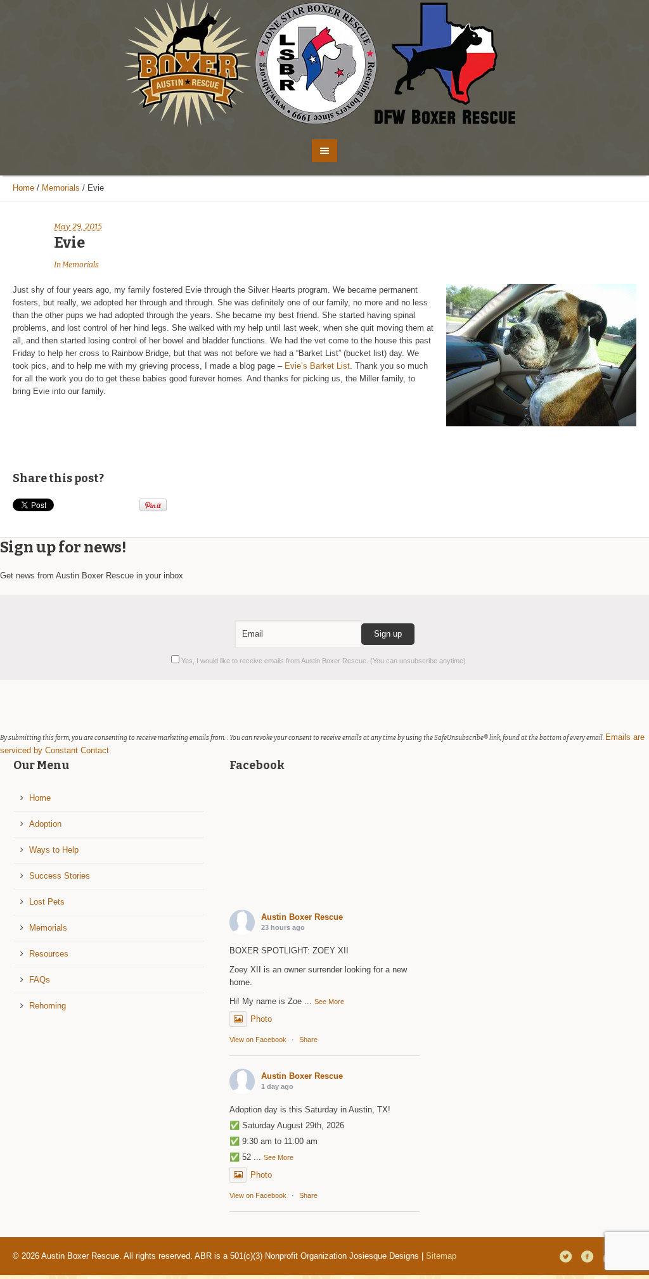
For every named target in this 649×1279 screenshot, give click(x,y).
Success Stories (59, 876)
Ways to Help (54, 850)
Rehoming (47, 1005)
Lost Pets (47, 902)
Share (308, 1039)
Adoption (45, 824)
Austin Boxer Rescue (302, 917)
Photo (261, 1019)
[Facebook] (587, 1256)
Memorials (61, 188)
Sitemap (441, 1256)
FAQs (39, 979)
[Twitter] (565, 1256)
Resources (48, 953)
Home (23, 188)
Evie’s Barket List (317, 366)
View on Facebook (257, 1039)
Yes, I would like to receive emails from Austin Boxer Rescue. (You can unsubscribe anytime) (322, 661)
